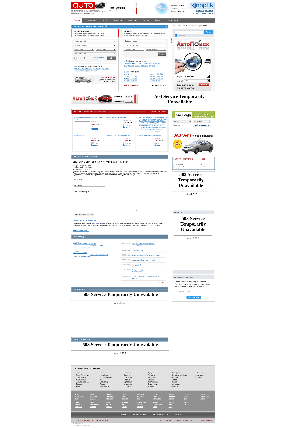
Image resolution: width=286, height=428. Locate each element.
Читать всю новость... (81, 247)
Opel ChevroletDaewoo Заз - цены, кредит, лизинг (91, 420)
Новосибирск (81, 377)
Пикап (137, 65)
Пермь (102, 384)
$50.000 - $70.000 (156, 78)
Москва (78, 373)
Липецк (175, 386)
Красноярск (104, 386)
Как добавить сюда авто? (157, 111)
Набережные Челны (179, 375)
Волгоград (104, 382)
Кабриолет (156, 63)
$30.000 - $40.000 (156, 74)
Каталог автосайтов (160, 414)
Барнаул (127, 386)
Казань (78, 386)
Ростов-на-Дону (106, 377)
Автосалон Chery (159, 85)
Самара (79, 384)
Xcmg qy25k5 (136, 265)
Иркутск (151, 373)
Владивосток (153, 382)
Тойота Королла (138, 250)
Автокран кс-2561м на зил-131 (150, 135)
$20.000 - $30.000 (130, 81)
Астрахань (176, 384)
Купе (139, 63)
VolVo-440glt (80, 135)
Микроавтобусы (80, 71)
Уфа (101, 379)
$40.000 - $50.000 (156, 76)
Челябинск (104, 375)
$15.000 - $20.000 (130, 78)
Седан (126, 63)
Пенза (174, 382)
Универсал (147, 63)
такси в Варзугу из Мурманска (85, 220)
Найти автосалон (131, 85)
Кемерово (176, 373)
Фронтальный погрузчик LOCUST (144, 260)
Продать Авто (108, 77)
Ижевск (127, 379)
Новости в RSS (165, 420)
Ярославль (128, 382)
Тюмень (151, 379)
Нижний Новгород (82, 382)
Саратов (127, 375)
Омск (102, 373)
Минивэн (144, 65)
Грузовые (97, 68)
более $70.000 (155, 81)
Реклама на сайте (139, 414)
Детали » (94, 129)
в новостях (181, 35)
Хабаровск (152, 377)
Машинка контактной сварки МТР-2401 (146, 255)
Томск (174, 379)
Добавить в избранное (184, 420)
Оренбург (152, 386)
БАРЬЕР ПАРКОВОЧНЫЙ (99, 255)
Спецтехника (92, 71)
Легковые (77, 68)
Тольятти (151, 375)
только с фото (82, 58)
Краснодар (128, 377)
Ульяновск (128, 384)
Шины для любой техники (116, 117)
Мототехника (87, 68)
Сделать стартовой (205, 420)
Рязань (175, 377)
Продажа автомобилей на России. (82, 10)
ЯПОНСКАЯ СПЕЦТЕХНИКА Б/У (118, 135)
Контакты (178, 414)
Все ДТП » (160, 282)
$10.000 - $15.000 (130, 76)
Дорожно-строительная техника (84, 243)
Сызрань (199, 373)
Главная (123, 414)
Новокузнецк (153, 384)
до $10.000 (128, 74)
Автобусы (105, 68)
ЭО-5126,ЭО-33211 (80, 253)
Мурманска (96, 223)
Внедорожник (129, 65)
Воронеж (127, 373)
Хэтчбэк (133, 63)
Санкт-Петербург (82, 375)
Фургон (152, 65)
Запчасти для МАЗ (96, 245)
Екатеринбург (81, 379)
